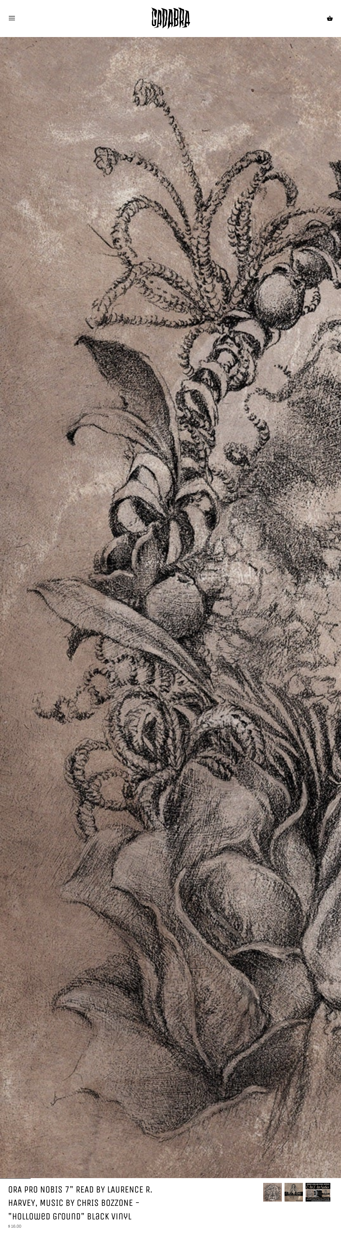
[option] (272, 1192)
